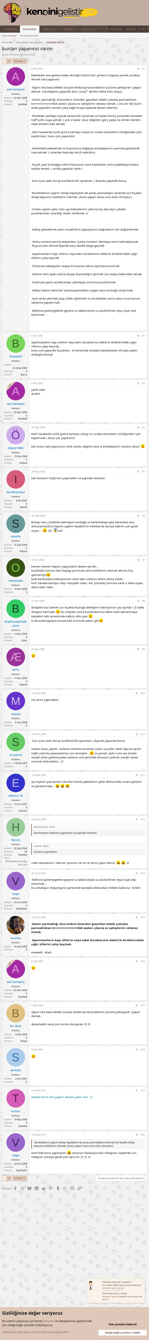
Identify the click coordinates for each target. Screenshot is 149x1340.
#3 (143, 383)
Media (69, 29)
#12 (143, 775)
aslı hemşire (12, 54)
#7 (143, 560)
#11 (143, 734)
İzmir (24, 640)
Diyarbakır (21, 908)
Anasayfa (11, 29)
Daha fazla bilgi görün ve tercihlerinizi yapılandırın (35, 1332)
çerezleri (48, 1321)
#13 (143, 819)
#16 (143, 961)
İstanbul (22, 854)
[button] (59, 29)
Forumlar (29, 29)
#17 (143, 1005)
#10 (143, 693)
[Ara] (143, 29)
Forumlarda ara (29, 35)
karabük (22, 104)
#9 (143, 649)
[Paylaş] (138, 69)
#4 (143, 427)
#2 (143, 335)
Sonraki (18, 61)
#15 (143, 917)
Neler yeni (49, 29)
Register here (109, 1296)
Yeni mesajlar (9, 35)
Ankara (23, 463)
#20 (143, 1134)
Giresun (23, 810)
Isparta (23, 684)
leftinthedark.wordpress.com (16, 863)
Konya (24, 1041)
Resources (88, 29)
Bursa (24, 374)
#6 (143, 515)
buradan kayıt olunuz (113, 1287)
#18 (143, 1049)
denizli (23, 507)
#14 (143, 873)
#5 (143, 471)
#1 (143, 68)
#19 (143, 1090)
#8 (143, 600)
